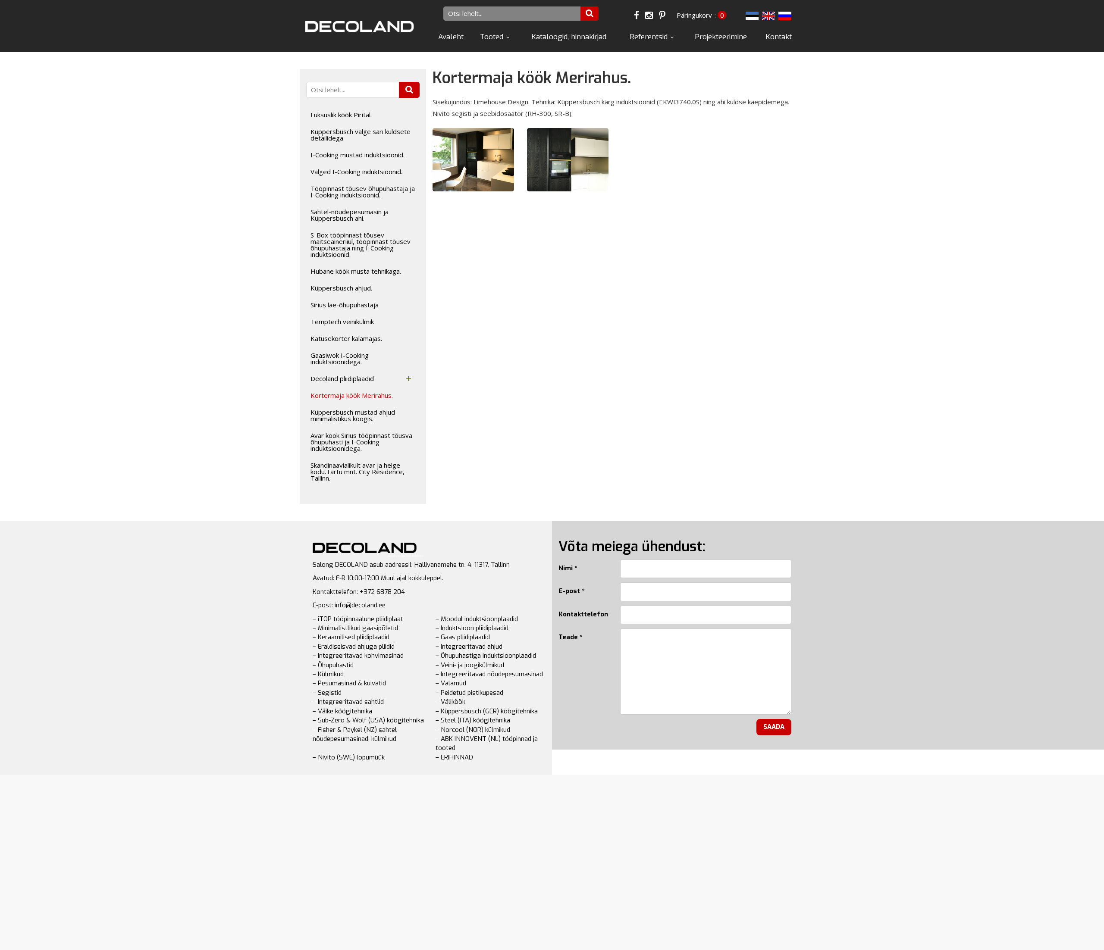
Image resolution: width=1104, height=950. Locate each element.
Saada (773, 726)
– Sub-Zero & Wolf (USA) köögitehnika (368, 720)
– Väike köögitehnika (342, 711)
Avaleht (451, 37)
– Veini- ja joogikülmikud (470, 665)
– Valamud (451, 683)
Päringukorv (694, 15)
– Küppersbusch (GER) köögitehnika (487, 711)
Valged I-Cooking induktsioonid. (356, 171)
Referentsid (649, 37)
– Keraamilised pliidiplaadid (351, 637)
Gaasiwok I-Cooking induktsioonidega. (339, 358)
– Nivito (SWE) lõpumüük (349, 757)
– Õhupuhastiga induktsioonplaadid (486, 655)
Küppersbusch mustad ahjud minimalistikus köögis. (352, 415)
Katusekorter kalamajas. (346, 338)
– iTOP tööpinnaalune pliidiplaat (358, 619)
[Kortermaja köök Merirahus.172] (567, 159)
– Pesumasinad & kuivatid (349, 683)
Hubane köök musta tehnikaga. (355, 271)
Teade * (570, 637)
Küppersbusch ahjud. (341, 288)
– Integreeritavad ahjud (469, 646)
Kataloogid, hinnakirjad (568, 37)
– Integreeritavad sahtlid (348, 701)
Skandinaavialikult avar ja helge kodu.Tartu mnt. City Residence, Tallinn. (357, 471)
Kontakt (778, 37)
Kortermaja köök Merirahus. (351, 395)
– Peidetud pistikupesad (469, 692)
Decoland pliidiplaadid (342, 378)
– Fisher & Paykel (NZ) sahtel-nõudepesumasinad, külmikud (356, 734)
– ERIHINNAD (454, 757)
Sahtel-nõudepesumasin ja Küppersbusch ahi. (349, 214)
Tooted (491, 37)
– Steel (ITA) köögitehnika (473, 720)
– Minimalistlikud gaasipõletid (355, 628)
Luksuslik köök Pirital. (341, 114)
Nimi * (567, 568)
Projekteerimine (721, 37)
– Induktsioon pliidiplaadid (472, 628)
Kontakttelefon (582, 614)
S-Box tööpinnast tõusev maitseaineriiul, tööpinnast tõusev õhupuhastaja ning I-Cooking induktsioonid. (360, 245)
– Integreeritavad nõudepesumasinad (489, 674)
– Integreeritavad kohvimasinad (358, 655)
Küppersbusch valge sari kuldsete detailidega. (360, 134)
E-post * (571, 591)
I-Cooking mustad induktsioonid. (357, 154)
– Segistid (327, 692)
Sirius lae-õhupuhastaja (344, 304)
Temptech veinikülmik (342, 321)
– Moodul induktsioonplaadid (477, 619)
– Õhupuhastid (333, 665)
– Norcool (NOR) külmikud (473, 729)
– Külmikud (328, 674)
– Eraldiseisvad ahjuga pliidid (354, 646)
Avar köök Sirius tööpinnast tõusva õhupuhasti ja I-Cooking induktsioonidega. (361, 442)
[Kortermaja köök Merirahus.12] (473, 159)
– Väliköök (450, 701)
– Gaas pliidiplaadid (463, 637)
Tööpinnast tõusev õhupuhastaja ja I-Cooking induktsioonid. (362, 191)
